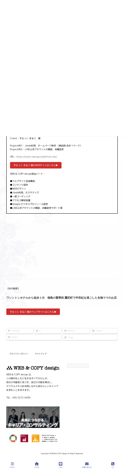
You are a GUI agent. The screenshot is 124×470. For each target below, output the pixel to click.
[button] (36, 165)
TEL (112, 467)
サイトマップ (40, 353)
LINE (60, 467)
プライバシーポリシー (19, 353)
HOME (36, 467)
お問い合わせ (87, 467)
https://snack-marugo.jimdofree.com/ (36, 156)
